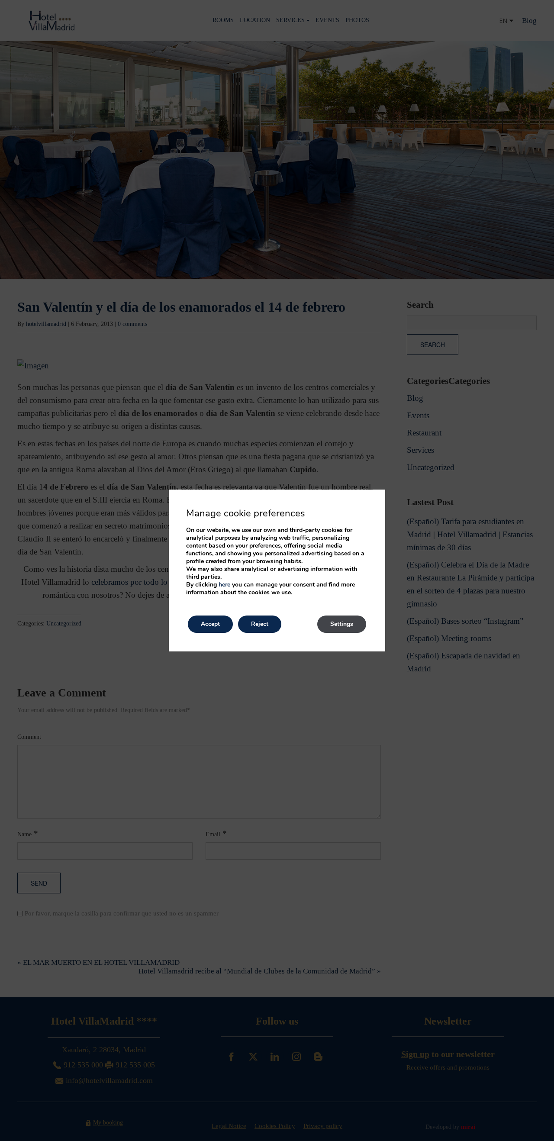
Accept (210, 624)
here (224, 584)
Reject (259, 624)
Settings (341, 624)
